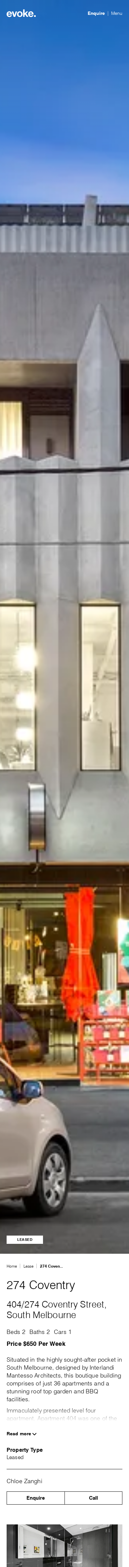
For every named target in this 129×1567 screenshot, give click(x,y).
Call (93, 1498)
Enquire (96, 13)
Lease (28, 1266)
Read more (19, 1433)
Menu (116, 13)
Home (12, 1266)
